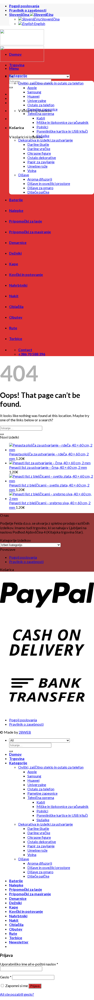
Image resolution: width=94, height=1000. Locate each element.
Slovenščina (19, 14)
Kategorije (18, 75)
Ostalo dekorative (41, 157)
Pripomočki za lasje (25, 221)
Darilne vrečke (38, 148)
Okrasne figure (39, 153)
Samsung (34, 92)
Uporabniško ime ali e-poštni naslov (29, 964)
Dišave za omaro (40, 188)
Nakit (13, 296)
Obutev (15, 317)
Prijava (34, 986)
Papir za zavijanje (41, 162)
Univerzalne (36, 100)
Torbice (15, 338)
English (39, 23)
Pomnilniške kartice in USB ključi (62, 131)
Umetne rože (37, 166)
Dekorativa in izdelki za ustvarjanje (45, 140)
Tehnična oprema (40, 113)
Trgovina (16, 65)
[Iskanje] (11, 87)
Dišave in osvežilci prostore (48, 183)
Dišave (23, 175)
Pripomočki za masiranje (30, 232)
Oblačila (16, 306)
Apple (32, 87)
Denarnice (17, 242)
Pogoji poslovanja (24, 6)
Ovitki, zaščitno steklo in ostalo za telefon (51, 83)
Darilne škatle (38, 144)
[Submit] (2, 434)
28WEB (25, 732)
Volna (31, 170)
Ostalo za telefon (40, 105)
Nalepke (16, 210)
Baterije (16, 200)
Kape (13, 264)
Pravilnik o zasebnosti (27, 10)
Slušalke (43, 136)
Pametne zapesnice (42, 109)
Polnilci (42, 127)
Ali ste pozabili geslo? (17, 994)
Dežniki (15, 253)
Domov (15, 54)
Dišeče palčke (38, 192)
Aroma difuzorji (39, 179)
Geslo (5, 977)
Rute (13, 328)
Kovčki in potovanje (26, 274)
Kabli (41, 118)
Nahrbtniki (18, 285)
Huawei (33, 96)
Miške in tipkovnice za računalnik (63, 122)
